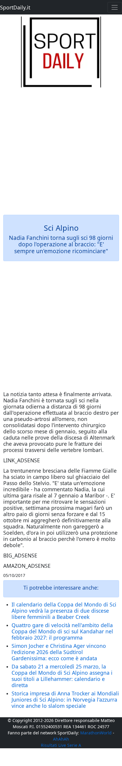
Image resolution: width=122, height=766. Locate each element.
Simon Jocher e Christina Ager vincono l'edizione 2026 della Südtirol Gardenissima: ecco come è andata (59, 652)
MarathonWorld (96, 733)
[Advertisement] (61, 148)
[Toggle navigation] (114, 7)
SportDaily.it (15, 7)
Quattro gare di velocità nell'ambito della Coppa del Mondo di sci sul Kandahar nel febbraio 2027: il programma (62, 631)
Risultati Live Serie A (61, 745)
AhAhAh (61, 739)
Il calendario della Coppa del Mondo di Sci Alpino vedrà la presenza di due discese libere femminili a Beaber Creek (64, 610)
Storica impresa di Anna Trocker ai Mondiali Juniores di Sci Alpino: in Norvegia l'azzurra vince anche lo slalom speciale (65, 699)
